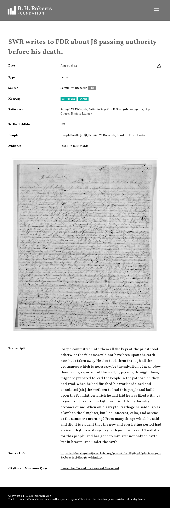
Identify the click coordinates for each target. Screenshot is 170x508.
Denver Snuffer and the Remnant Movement (90, 469)
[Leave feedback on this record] (159, 66)
